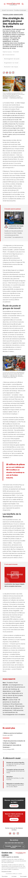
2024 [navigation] (12, 843)
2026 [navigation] (6, 843)
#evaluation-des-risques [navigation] (11, 66)
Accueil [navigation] (4, 10)
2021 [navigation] (22, 843)
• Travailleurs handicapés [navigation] (19, 10)
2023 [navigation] (15, 843)
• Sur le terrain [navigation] (9, 10)
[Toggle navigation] (5, 4)
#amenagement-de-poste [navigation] (11, 59)
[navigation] (13, 4)
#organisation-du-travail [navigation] (11, 63)
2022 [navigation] (19, 843)
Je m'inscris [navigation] (14, 805)
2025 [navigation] (9, 843)
